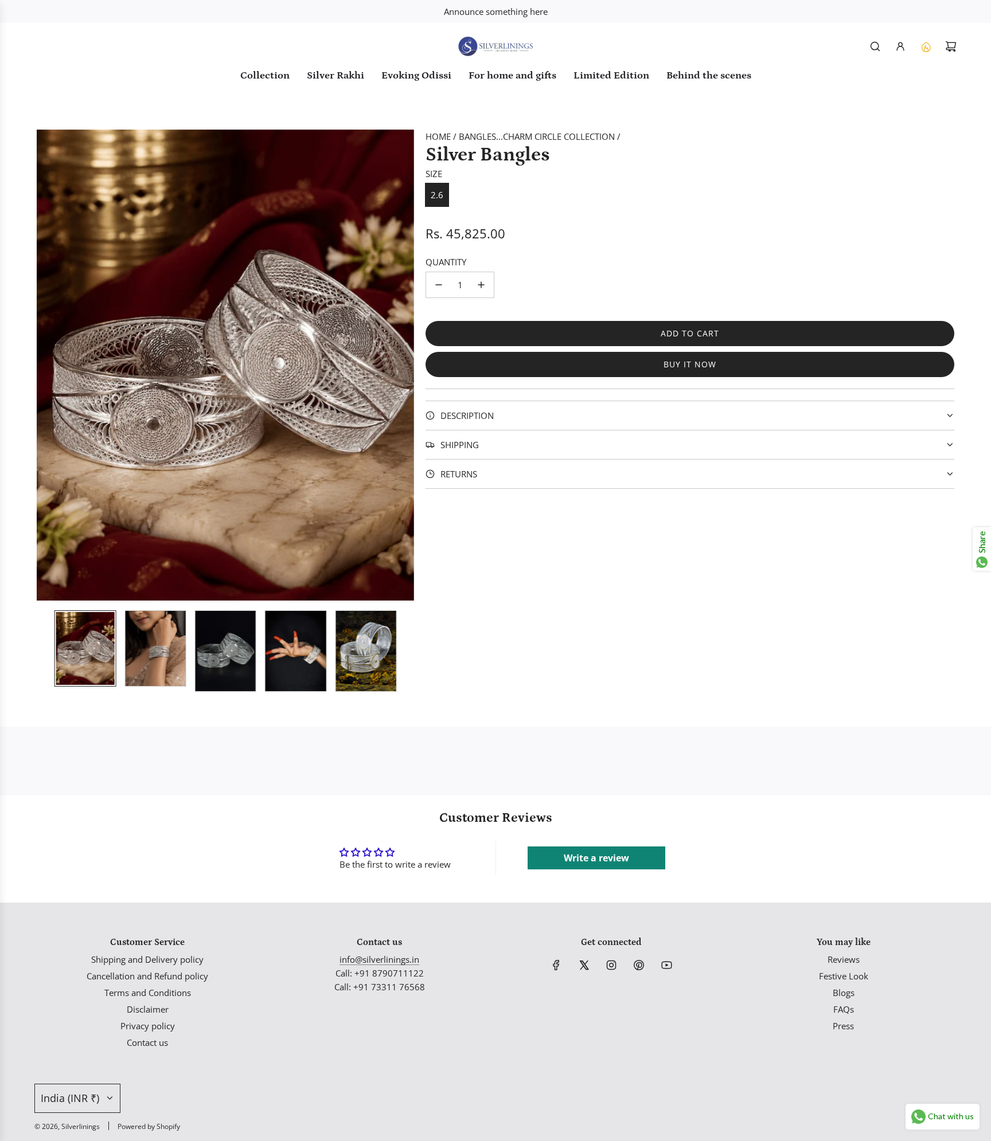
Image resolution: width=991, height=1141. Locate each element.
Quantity (446, 262)
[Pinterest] (638, 965)
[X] (583, 965)
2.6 (437, 195)
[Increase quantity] (481, 284)
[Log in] (900, 46)
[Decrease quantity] (438, 284)
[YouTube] (666, 965)
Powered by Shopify (149, 1126)
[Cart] (950, 46)
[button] (46, 365)
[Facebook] (556, 965)
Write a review (596, 858)
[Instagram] (611, 965)
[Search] (875, 46)
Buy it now (690, 364)
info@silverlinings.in (379, 959)
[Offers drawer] (925, 46)
